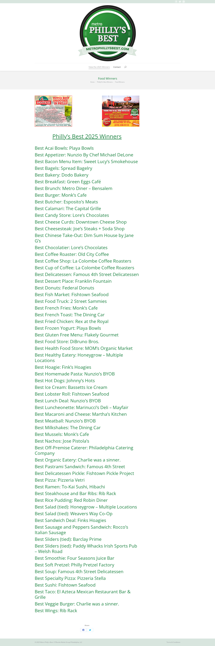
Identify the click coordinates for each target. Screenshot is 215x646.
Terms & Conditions (173, 642)
